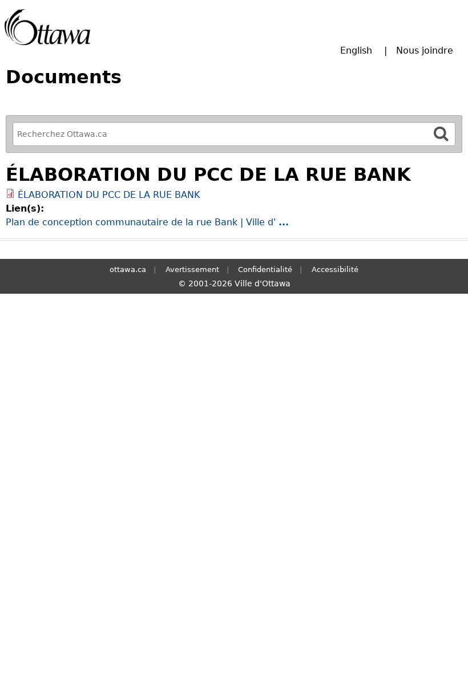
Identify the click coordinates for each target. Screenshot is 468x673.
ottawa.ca (128, 269)
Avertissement (192, 269)
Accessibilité (335, 269)
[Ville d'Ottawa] (47, 27)
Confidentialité (265, 269)
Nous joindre (424, 50)
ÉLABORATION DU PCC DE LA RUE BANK (109, 194)
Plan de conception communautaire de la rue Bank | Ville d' (147, 222)
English (356, 50)
